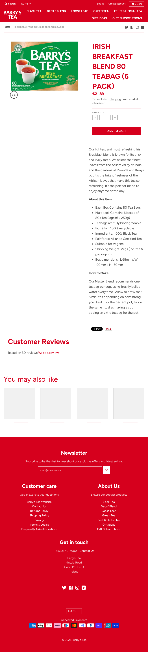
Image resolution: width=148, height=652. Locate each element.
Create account (116, 3)
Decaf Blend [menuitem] (56, 11)
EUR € (24, 3)
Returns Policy (39, 511)
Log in (100, 3)
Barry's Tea (79, 640)
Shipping (115, 99)
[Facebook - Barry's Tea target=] (132, 27)
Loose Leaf (109, 511)
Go (106, 470)
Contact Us (39, 506)
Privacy (39, 520)
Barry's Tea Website (39, 502)
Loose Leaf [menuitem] (79, 11)
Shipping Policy (39, 515)
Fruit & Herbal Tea (108, 520)
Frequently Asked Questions (39, 529)
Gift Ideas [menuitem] (99, 18)
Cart (138, 3)
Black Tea (109, 502)
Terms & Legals (39, 524)
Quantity (98, 112)
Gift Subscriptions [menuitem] (127, 18)
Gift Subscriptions (108, 529)
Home (7, 27)
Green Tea (108, 515)
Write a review (48, 353)
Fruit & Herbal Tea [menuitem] (128, 11)
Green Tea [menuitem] (101, 11)
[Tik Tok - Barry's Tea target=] (142, 27)
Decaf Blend (109, 506)
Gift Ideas (109, 524)
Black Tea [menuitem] (34, 11)
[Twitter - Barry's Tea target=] (126, 27)
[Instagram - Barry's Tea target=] (137, 27)
